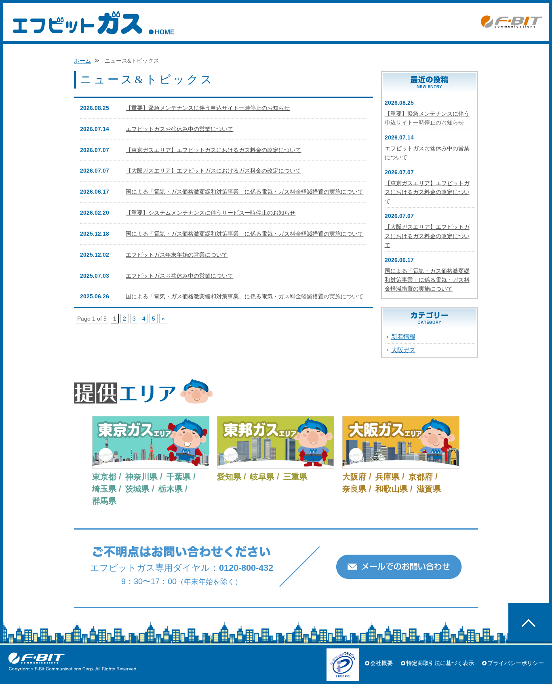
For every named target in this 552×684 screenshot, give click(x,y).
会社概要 (381, 663)
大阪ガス (403, 349)
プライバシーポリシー (515, 663)
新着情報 (403, 336)
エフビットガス (77, 22)
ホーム (82, 60)
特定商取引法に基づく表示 (440, 663)
